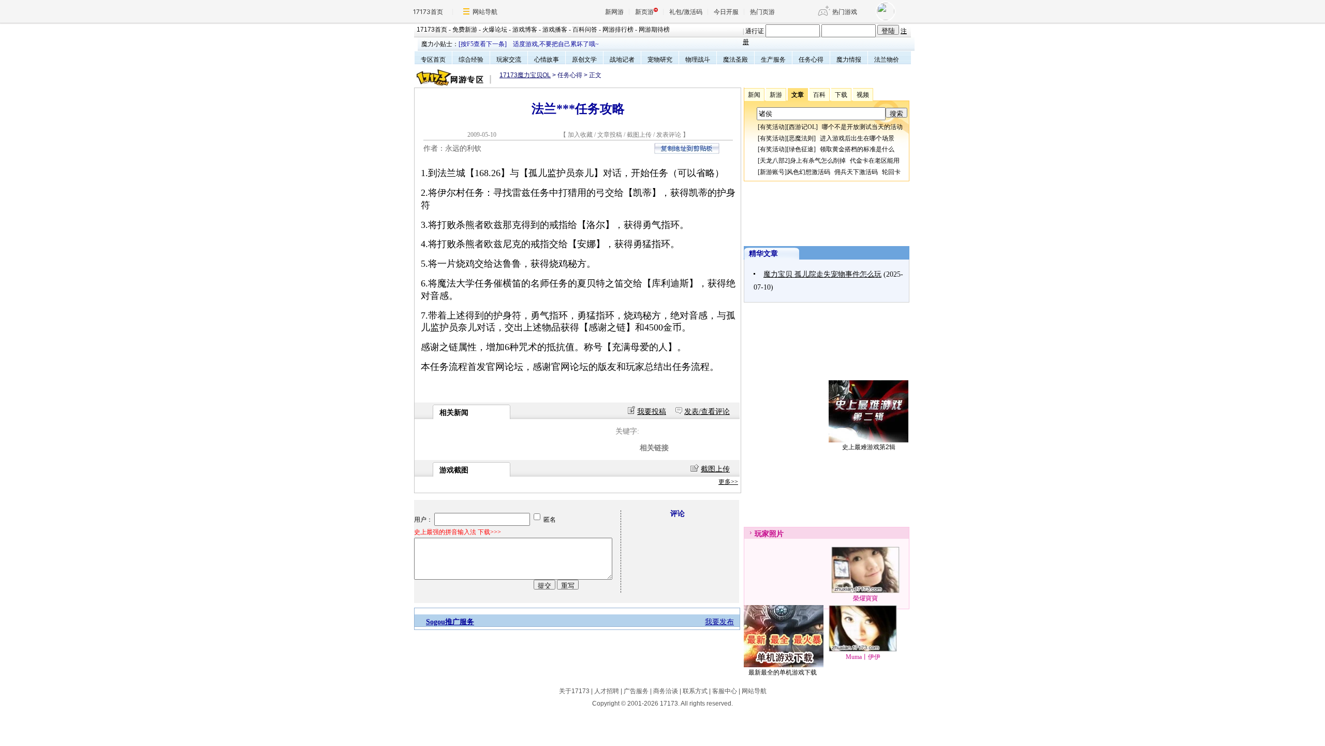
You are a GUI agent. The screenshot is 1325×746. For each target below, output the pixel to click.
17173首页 (428, 12)
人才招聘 (606, 691)
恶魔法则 (801, 138)
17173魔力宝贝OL (525, 75)
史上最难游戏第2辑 (868, 447)
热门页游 (762, 12)
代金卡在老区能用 (875, 160)
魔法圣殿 (735, 59)
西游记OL (802, 127)
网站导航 (485, 12)
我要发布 (719, 622)
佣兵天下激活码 (856, 172)
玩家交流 (508, 59)
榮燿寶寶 (865, 598)
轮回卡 (891, 172)
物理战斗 (697, 59)
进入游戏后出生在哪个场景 (857, 138)
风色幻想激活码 (808, 172)
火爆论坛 (494, 29)
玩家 (762, 534)
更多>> (728, 481)
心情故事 (546, 59)
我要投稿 (651, 411)
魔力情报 (848, 59)
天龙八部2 (774, 160)
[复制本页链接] (686, 151)
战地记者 (622, 59)
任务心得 (811, 59)
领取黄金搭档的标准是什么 (857, 149)
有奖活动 (772, 127)
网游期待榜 (654, 29)
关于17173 (574, 691)
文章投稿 (610, 134)
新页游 (644, 12)
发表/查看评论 (707, 411)
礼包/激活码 (685, 12)
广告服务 (636, 691)
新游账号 (772, 172)
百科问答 (584, 29)
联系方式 (695, 691)
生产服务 (773, 59)
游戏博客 (524, 29)
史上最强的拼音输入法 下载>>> (457, 532)
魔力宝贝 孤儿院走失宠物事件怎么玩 (822, 274)
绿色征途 (801, 149)
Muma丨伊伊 (863, 657)
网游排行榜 (618, 29)
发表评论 (668, 134)
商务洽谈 (665, 691)
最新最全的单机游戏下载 (782, 672)
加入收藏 (580, 134)
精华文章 (763, 253)
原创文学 (584, 59)
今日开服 (726, 12)
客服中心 (724, 691)
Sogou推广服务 (450, 622)
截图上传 (639, 134)
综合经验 (471, 59)
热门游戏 (844, 12)
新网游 (614, 12)
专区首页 (433, 59)
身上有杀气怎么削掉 (818, 160)
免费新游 (464, 29)
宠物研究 (659, 59)
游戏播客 (554, 29)
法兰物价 (886, 59)
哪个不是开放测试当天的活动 (862, 127)
